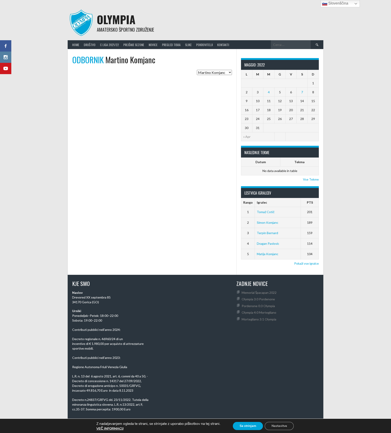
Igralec (262, 202)
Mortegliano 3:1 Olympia (259, 319)
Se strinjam (248, 426)
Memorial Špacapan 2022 (259, 292)
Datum (260, 162)
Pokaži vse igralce (306, 263)
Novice (153, 44)
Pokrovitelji (204, 44)
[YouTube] (5, 68)
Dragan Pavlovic (268, 243)
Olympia (116, 19)
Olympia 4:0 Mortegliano (259, 312)
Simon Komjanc (267, 222)
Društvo (89, 44)
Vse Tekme (311, 179)
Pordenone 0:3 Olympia (258, 306)
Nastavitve (279, 426)
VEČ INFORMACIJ (110, 428)
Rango (248, 202)
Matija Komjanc (267, 254)
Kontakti (223, 44)
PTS (310, 202)
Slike (188, 44)
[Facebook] (5, 46)
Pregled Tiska (171, 44)
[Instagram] (5, 57)
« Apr (246, 137)
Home (75, 44)
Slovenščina (337, 3)
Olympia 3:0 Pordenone (258, 299)
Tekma (299, 162)
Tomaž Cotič (265, 212)
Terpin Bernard (267, 233)
